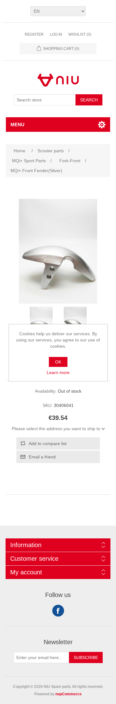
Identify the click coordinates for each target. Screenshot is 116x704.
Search (89, 99)
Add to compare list (48, 443)
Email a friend (42, 456)
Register (34, 34)
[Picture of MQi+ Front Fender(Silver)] (41, 322)
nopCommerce (68, 694)
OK (58, 361)
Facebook (58, 611)
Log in (56, 34)
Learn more (58, 372)
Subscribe (86, 657)
